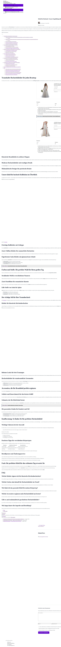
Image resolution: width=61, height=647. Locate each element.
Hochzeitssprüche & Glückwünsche (8, 3)
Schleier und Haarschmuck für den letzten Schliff (12, 59)
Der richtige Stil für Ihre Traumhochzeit (9, 53)
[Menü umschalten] (13, 5)
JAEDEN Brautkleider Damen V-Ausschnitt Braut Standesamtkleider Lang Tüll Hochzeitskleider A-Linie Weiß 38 (19, 37)
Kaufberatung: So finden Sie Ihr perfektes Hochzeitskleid (12, 62)
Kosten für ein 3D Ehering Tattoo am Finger (13, 11)
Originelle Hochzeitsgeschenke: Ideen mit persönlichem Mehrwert (13, 519)
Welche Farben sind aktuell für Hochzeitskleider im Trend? (13, 70)
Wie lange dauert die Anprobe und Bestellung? (11, 74)
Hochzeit (5, 242)
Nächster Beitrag (41, 526)
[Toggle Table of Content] (2, 34)
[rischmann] (4, 513)
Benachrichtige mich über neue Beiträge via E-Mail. (47, 630)
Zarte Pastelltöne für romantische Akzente (11, 51)
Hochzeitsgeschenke (6, 2)
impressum (9, 642)
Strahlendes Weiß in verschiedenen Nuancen (11, 50)
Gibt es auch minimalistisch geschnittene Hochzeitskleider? (13, 73)
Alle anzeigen (13, 517)
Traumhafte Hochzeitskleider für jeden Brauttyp (10, 36)
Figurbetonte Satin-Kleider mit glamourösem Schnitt (12, 48)
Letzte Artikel (5, 511)
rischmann (3, 514)
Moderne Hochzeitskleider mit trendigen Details (12, 42)
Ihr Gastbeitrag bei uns (10, 645)
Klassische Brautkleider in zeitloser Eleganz (11, 41)
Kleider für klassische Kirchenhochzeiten (11, 54)
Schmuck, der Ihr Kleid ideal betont (10, 60)
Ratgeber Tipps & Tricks (7, 8)
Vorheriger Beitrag (41, 525)
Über (4, 510)
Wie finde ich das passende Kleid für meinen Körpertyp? (13, 71)
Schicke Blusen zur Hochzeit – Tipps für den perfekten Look (12, 520)
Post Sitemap (9, 644)
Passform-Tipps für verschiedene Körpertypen (11, 64)
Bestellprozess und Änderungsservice (10, 65)
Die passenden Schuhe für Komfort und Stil (11, 61)
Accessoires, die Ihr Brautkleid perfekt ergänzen (10, 58)
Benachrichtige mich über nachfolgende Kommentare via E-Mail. (49, 628)
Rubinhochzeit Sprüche (9, 7)
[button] (14, 3)
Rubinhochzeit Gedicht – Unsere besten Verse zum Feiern (12, 521)
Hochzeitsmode (5, 1)
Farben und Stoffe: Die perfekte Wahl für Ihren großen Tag (12, 49)
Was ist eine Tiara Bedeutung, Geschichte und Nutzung (14, 12)
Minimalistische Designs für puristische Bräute (11, 43)
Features (9, 38)
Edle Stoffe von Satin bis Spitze (9, 52)
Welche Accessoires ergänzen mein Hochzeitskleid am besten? (13, 72)
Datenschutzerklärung (10, 643)
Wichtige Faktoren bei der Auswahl (10, 63)
